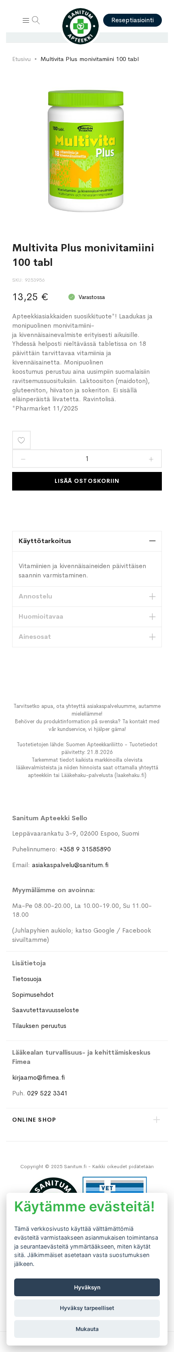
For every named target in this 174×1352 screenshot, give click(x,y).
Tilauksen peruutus (39, 1025)
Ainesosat (35, 636)
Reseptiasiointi (132, 20)
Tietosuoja (27, 979)
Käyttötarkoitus (45, 541)
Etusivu (21, 59)
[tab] (87, 541)
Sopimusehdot (33, 994)
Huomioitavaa (41, 616)
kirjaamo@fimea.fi (38, 1077)
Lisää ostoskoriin (87, 480)
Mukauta (87, 1329)
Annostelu (35, 596)
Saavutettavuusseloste (45, 1010)
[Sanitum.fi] (81, 26)
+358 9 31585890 (85, 849)
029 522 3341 (47, 1093)
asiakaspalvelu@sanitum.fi (70, 865)
